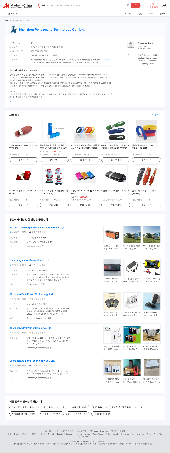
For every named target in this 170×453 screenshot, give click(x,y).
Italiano (87, 434)
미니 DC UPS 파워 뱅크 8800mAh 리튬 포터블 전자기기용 (111, 349)
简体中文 (25, 434)
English (17, 434)
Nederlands (124, 434)
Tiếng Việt (158, 434)
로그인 (164, 7)
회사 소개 (48, 431)
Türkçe (149, 434)
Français (51, 434)
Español (60, 434)
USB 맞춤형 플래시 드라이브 (23, 414)
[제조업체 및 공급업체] (17, 5)
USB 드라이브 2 (17, 407)
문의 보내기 (23, 160)
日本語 (43, 434)
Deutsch (69, 434)
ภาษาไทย (140, 434)
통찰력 (122, 431)
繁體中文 (34, 434)
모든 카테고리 (12, 14)
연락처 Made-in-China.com (98, 431)
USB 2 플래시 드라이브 (130, 407)
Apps (151, 14)
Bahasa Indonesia (85, 436)
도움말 (139, 14)
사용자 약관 (65, 431)
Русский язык (98, 434)
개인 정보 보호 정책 (79, 431)
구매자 (125, 14)
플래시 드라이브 (36, 407)
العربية (115, 434)
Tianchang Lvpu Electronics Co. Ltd (29, 260)
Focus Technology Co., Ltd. (87, 441)
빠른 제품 (113, 431)
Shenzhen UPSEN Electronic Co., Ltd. (30, 328)
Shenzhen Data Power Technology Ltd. (31, 294)
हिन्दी (132, 434)
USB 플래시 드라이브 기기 (51, 414)
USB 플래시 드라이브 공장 (104, 407)
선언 (56, 431)
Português (78, 434)
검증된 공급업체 (40, 232)
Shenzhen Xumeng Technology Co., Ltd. (32, 360)
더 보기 (107, 59)
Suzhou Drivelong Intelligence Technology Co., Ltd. (38, 227)
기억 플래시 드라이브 (102, 414)
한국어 (108, 434)
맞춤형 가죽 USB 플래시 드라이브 (115, 191)
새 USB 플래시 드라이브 (78, 407)
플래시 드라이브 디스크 (77, 414)
